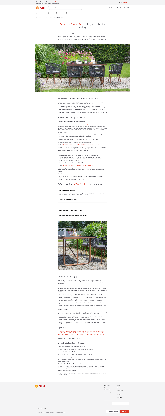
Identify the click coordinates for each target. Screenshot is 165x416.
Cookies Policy (62, 412)
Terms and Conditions (107, 388)
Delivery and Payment (120, 391)
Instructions (120, 397)
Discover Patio (112, 13)
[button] (82, 190)
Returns (119, 394)
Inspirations (120, 13)
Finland (112, 7)
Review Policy (107, 392)
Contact (127, 13)
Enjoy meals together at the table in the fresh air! (54, 17)
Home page (38, 17)
